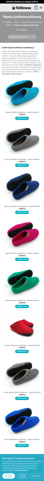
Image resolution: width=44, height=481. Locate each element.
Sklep (16, 22)
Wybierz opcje (22, 118)
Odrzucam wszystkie (22, 476)
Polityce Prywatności (21, 470)
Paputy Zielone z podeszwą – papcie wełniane (22, 300)
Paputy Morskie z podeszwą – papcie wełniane (22, 112)
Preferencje (36, 476)
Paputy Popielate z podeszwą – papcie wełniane (22, 159)
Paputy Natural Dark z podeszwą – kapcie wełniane (22, 392)
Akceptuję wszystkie (8, 476)
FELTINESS (6, 22)
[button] (36, 7)
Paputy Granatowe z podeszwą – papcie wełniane (22, 206)
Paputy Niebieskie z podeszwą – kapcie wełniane (22, 439)
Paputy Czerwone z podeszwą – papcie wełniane (22, 345)
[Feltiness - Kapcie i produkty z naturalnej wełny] (21, 7)
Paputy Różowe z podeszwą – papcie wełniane (22, 253)
